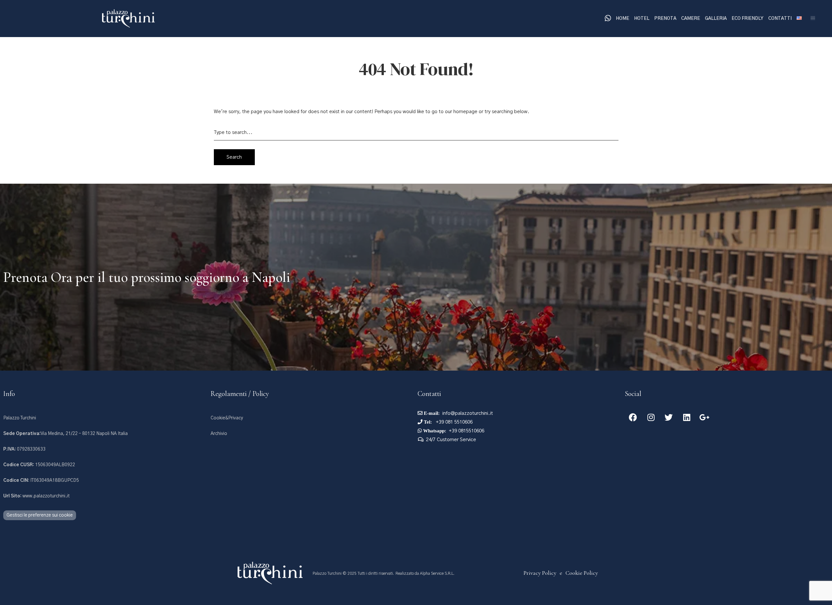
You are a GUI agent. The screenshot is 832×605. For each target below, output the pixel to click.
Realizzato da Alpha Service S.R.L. (425, 573)
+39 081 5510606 (454, 422)
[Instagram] (651, 417)
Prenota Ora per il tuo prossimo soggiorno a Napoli (146, 277)
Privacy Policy (540, 572)
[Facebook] (633, 417)
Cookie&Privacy (227, 418)
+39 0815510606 (466, 430)
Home (622, 18)
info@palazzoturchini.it (467, 413)
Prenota (665, 18)
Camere (690, 18)
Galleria (716, 18)
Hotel (641, 18)
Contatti (780, 18)
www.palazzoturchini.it (36, 496)
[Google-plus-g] (704, 417)
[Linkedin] (687, 417)
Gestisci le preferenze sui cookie (39, 515)
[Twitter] (669, 417)
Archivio (219, 433)
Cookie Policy (582, 572)
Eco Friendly (747, 18)
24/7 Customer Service (451, 439)
